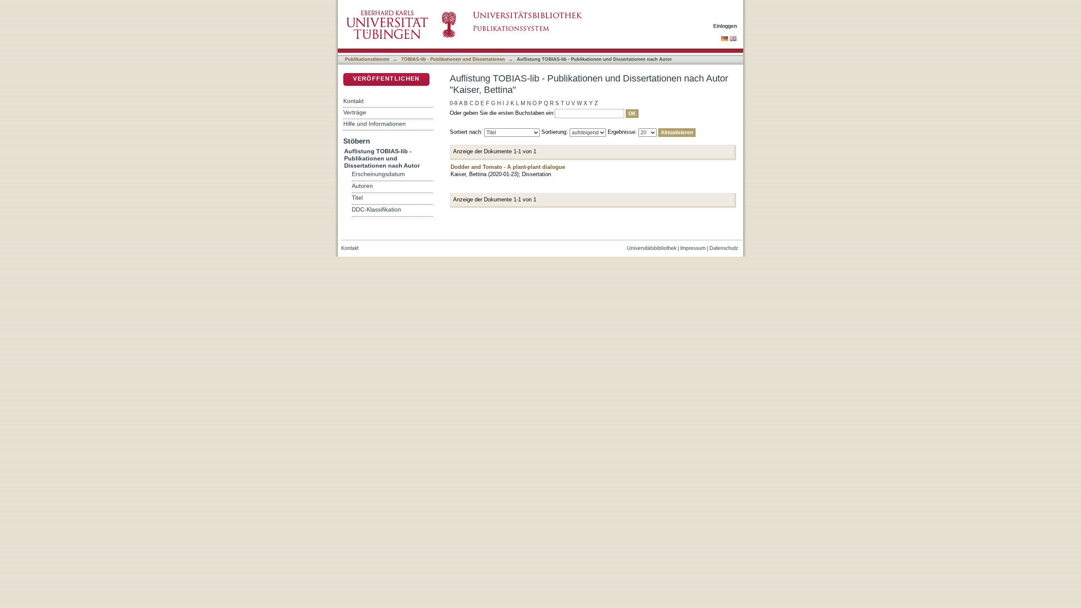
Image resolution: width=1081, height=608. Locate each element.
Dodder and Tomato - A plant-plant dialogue (508, 167)
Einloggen (725, 26)
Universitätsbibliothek (651, 248)
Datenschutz (723, 248)
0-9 (453, 103)
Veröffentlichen (386, 79)
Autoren (362, 186)
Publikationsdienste (367, 59)
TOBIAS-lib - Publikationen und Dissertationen (453, 59)
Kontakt (353, 101)
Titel (357, 198)
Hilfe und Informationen (374, 123)
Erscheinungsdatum (378, 174)
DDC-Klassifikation (376, 209)
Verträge (354, 112)
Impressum (693, 248)
